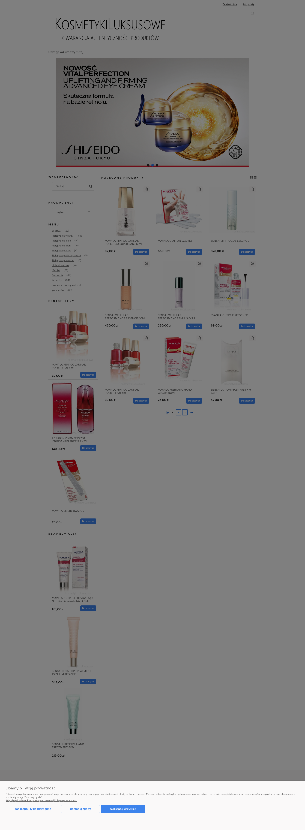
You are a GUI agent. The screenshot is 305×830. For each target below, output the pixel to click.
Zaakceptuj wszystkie (123, 808)
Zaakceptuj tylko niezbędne (33, 808)
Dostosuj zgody (80, 808)
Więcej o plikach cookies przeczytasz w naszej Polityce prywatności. (41, 800)
